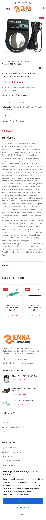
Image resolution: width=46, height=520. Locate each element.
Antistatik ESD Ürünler (20, 61)
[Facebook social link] (15, 2)
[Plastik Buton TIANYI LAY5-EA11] (6, 379)
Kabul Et (23, 501)
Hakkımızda (7, 423)
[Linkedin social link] (26, 2)
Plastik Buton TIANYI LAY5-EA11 (25, 376)
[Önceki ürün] (37, 68)
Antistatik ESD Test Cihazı (12, 64)
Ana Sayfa (6, 61)
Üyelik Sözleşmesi (9, 447)
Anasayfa (5, 418)
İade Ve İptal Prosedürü (11, 461)
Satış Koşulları (8, 456)
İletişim (5, 436)
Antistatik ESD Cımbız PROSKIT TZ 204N (12, 308)
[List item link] (23, 359)
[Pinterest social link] (23, 2)
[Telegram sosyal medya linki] (30, 2)
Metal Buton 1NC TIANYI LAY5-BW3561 (25, 389)
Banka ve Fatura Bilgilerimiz (13, 427)
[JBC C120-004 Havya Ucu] (6, 404)
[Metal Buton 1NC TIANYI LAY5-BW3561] (6, 391)
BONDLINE (6, 116)
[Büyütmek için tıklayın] (6, 52)
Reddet (23, 515)
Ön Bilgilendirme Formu (11, 452)
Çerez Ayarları (23, 508)
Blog (3, 431)
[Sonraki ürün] (43, 68)
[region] (23, 493)
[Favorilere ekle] (17, 290)
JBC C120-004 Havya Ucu (22, 401)
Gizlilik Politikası (8, 465)
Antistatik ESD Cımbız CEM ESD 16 (34, 308)
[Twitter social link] (19, 2)
